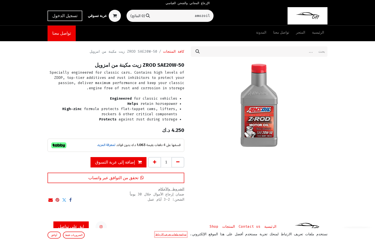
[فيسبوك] (70, 200)
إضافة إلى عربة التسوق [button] (115, 162)
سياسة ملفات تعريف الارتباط (170, 234)
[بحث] (197, 51)
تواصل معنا (61, 33)
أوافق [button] (54, 235)
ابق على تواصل (71, 226)
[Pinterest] (57, 200)
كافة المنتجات (173, 51)
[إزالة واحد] (177, 162)
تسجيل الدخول (64, 15)
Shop (214, 226)
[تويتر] (64, 200)
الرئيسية (270, 226)
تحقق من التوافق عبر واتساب (113, 177)
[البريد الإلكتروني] (50, 200)
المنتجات (228, 226)
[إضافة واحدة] (154, 162)
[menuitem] (318, 33)
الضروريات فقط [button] (73, 235)
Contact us (249, 226)
